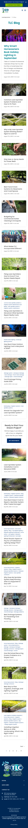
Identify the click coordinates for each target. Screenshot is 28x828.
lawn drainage (8, 375)
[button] (22, 10)
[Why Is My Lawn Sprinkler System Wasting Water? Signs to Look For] (14, 126)
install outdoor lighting (9, 339)
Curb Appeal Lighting (17, 530)
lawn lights (18, 536)
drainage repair (9, 376)
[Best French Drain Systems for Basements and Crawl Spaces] (14, 184)
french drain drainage (18, 375)
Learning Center (6, 17)
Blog (22, 493)
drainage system (8, 373)
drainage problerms (19, 612)
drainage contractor (9, 649)
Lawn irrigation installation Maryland (13, 715)
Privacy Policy (14, 824)
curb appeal (11, 534)
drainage (6, 608)
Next (22, 746)
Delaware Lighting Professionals (12, 532)
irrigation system (9, 495)
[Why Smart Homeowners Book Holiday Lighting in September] (14, 54)
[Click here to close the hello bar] (26, 2)
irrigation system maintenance (12, 308)
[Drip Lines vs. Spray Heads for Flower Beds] (14, 155)
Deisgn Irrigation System (11, 724)
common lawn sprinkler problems (12, 303)
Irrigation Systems (15, 406)
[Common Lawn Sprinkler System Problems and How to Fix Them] (14, 97)
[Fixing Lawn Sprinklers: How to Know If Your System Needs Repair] (14, 271)
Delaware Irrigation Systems (16, 497)
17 (21, 751)
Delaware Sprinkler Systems (11, 571)
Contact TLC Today (14, 5)
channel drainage (18, 376)
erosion (16, 650)
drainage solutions (8, 610)
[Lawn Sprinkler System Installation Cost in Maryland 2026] (14, 462)
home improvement (9, 528)
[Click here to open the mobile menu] (25, 10)
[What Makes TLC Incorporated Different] (14, 242)
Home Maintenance (14, 645)
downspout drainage (19, 373)
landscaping (7, 406)
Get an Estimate (14, 440)
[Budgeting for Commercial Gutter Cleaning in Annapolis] (14, 213)
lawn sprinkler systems (14, 306)
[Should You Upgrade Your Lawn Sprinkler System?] (14, 404)
